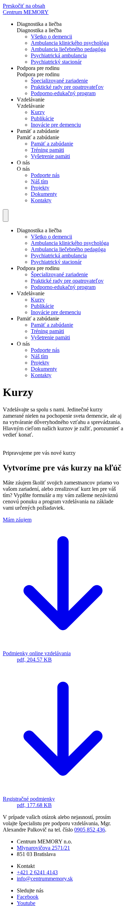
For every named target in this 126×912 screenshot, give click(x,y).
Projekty (40, 188)
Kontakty (41, 200)
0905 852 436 (89, 830)
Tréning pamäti (47, 150)
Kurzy (38, 112)
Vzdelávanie (30, 99)
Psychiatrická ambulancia (59, 55)
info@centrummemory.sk (45, 879)
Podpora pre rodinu (38, 68)
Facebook (27, 897)
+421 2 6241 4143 (37, 872)
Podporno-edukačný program (63, 93)
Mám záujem (17, 520)
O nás (23, 162)
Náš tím (39, 181)
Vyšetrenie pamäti (50, 156)
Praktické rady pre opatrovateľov (67, 87)
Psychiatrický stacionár (56, 62)
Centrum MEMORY (26, 12)
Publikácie (42, 118)
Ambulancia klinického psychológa (70, 43)
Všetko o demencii (51, 37)
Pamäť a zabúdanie (38, 131)
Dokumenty (44, 194)
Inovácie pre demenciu (56, 125)
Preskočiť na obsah (24, 6)
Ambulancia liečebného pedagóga (68, 49)
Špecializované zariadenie (59, 81)
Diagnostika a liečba (39, 24)
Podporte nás (45, 175)
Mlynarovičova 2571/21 (43, 848)
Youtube (26, 903)
